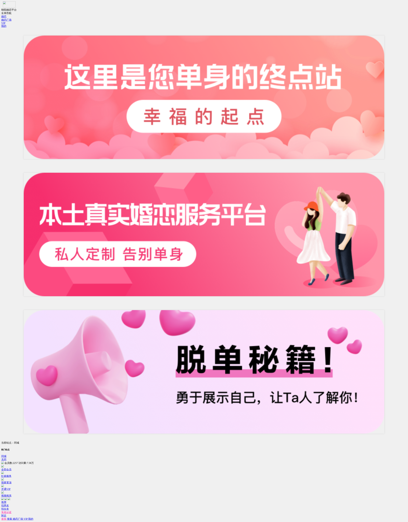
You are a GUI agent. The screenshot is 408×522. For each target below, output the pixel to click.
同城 (3, 456)
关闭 (3, 459)
